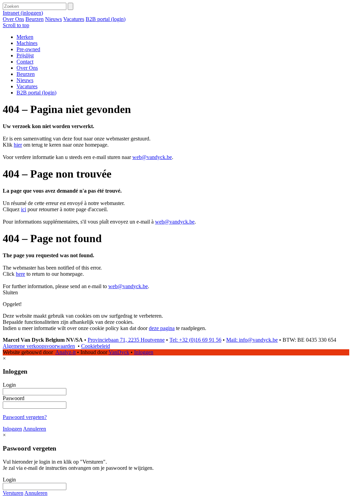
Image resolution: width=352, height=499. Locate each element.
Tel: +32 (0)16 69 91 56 (195, 340)
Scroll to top (16, 25)
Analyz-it (65, 352)
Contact (24, 62)
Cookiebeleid (95, 346)
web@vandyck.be (152, 157)
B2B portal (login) (105, 19)
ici (23, 209)
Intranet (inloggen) (23, 13)
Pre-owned (28, 49)
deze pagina (162, 328)
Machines (26, 43)
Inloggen (143, 352)
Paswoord (13, 398)
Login (9, 385)
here (20, 274)
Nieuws (53, 19)
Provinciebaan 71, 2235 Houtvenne (126, 340)
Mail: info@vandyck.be (252, 340)
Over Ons (13, 19)
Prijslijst (25, 55)
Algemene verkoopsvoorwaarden (39, 346)
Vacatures (73, 19)
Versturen (13, 493)
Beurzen (34, 19)
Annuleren (34, 429)
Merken (24, 37)
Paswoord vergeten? (25, 417)
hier (18, 145)
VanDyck (119, 352)
